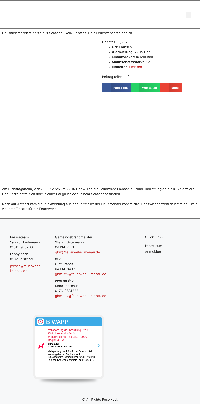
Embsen (135, 67)
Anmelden (153, 252)
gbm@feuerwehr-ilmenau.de (77, 252)
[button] (188, 15)
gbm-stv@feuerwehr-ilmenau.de (80, 274)
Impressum (153, 246)
